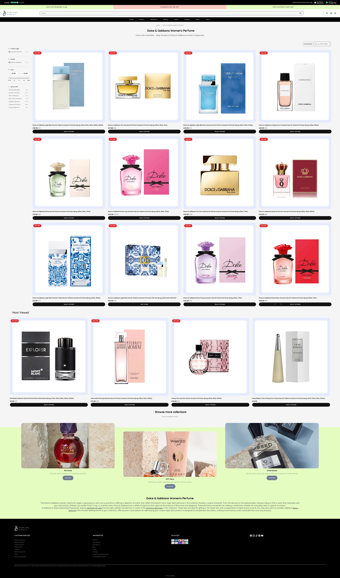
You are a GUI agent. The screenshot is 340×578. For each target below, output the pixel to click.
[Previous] (275, 304)
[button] (336, 13)
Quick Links (14, 86)
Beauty (165, 19)
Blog (94, 547)
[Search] (298, 13)
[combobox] (172, 13)
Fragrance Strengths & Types (100, 554)
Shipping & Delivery (20, 540)
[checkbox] (19, 52)
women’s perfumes (154, 508)
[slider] (9, 78)
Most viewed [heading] (20, 312)
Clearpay (95, 551)
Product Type (14, 48)
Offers (198, 19)
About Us (95, 540)
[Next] (281, 304)
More (207, 19)
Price (12, 70)
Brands (132, 19)
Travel (176, 19)
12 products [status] (308, 44)
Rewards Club (96, 542)
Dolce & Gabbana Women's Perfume (173, 25)
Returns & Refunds (19, 542)
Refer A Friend (18, 547)
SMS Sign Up (96, 544)
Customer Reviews (19, 544)
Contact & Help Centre (20, 556)
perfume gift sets (94, 508)
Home (158, 25)
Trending (186, 19)
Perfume (141, 19)
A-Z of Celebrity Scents (99, 556)
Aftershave (153, 19)
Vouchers (17, 549)
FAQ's (16, 554)
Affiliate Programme (20, 551)
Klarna (95, 549)
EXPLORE (68, 478)
